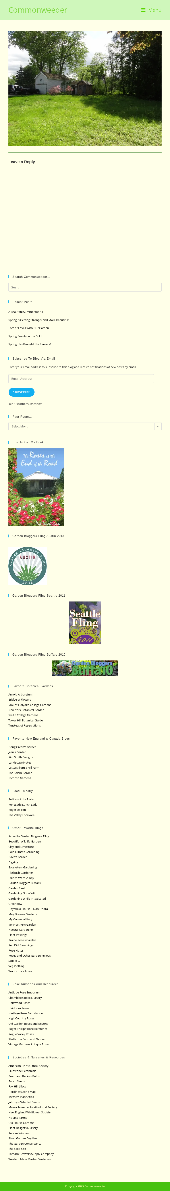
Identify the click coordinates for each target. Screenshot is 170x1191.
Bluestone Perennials (22, 1071)
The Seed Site (17, 1149)
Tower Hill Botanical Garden (26, 720)
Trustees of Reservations (24, 725)
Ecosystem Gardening (22, 867)
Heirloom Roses (18, 1008)
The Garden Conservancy (24, 1144)
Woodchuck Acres (20, 971)
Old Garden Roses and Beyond (28, 1024)
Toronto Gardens (19, 778)
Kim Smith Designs (20, 757)
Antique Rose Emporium (24, 992)
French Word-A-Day (21, 878)
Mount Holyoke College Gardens (29, 705)
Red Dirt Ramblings (20, 945)
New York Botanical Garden (26, 710)
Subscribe (21, 392)
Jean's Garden (17, 752)
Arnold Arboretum (20, 694)
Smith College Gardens (23, 715)
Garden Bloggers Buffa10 (24, 883)
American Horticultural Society (28, 1066)
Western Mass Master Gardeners (29, 1159)
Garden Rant (16, 888)
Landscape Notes (19, 762)
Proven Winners (18, 1133)
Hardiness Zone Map (22, 1092)
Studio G (14, 961)
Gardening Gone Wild (22, 893)
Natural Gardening (20, 930)
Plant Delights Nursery (23, 1128)
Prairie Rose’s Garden (22, 940)
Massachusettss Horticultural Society (32, 1107)
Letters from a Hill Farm (23, 768)
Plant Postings (17, 935)
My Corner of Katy (20, 919)
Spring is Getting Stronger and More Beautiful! (38, 320)
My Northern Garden (22, 925)
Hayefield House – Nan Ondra (28, 909)
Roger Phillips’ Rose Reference (27, 1029)
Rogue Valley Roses (21, 1034)
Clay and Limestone (21, 847)
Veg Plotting (16, 966)
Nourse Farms (17, 1118)
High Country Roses (21, 1018)
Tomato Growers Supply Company (31, 1154)
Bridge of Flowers (19, 699)
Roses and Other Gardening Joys (29, 956)
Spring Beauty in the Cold (25, 336)
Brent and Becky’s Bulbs (24, 1076)
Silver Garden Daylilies (22, 1138)
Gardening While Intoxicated (27, 899)
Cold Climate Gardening (23, 852)
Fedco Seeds (16, 1081)
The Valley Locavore (21, 815)
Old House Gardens (21, 1123)
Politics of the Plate (20, 799)
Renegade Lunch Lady (22, 805)
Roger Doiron (17, 810)
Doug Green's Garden (22, 747)
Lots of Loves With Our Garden (28, 328)
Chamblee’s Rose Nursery (25, 998)
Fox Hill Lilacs (17, 1086)
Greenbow (15, 904)
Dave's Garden (17, 857)
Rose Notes (15, 950)
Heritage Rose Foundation (25, 1013)
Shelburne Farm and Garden (27, 1039)
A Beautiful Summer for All (25, 312)
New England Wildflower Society (29, 1112)
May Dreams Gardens (22, 914)
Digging (13, 862)
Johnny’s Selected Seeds (24, 1102)
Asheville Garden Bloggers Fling (28, 836)
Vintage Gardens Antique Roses (29, 1044)
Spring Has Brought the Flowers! (29, 344)
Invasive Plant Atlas (21, 1097)
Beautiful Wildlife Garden (24, 841)
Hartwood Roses (19, 1003)
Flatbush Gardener (20, 873)
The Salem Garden (20, 773)
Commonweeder (37, 10)
